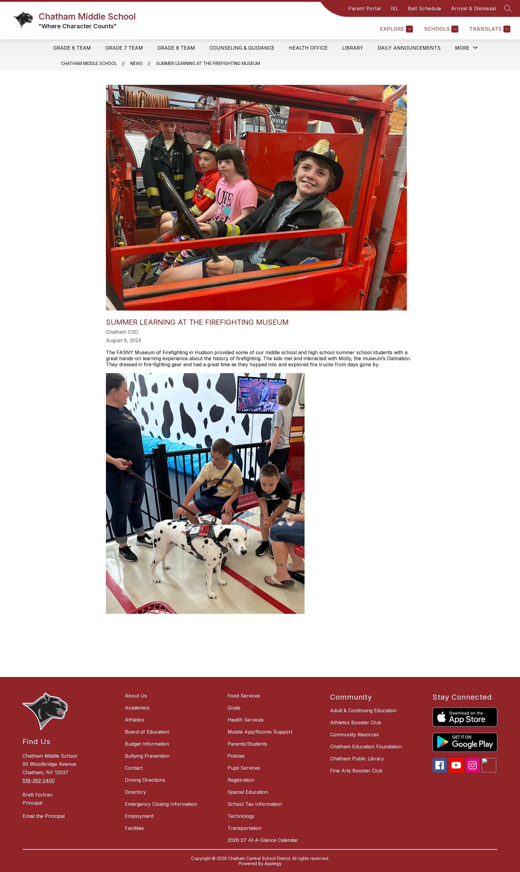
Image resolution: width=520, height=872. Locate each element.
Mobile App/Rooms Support (260, 732)
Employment (139, 816)
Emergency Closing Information (161, 804)
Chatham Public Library (357, 759)
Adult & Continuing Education (363, 710)
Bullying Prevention (147, 756)
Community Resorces (354, 734)
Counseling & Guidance (241, 48)
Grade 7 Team (124, 48)
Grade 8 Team (176, 48)
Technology (241, 816)
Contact (134, 768)
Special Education (248, 792)
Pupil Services (244, 768)
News (136, 63)
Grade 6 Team (72, 48)
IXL (395, 8)
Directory (135, 792)
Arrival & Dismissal (473, 8)
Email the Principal (44, 816)
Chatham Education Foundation (366, 747)
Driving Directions (145, 780)
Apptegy (273, 863)
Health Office (308, 48)
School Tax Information (255, 804)
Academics (137, 708)
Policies (236, 756)
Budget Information (147, 744)
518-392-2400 (39, 781)
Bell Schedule (424, 8)
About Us (136, 696)
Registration (241, 780)
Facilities (134, 828)
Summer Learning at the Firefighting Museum (208, 63)
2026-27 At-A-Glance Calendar (263, 840)
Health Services (246, 720)
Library (352, 48)
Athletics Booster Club (355, 722)
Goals (234, 708)
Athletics (134, 720)
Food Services (244, 696)
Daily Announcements (409, 48)
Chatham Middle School (89, 63)
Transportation (245, 828)
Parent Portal (364, 8)
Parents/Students (247, 744)
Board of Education (147, 732)
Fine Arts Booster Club (356, 771)
